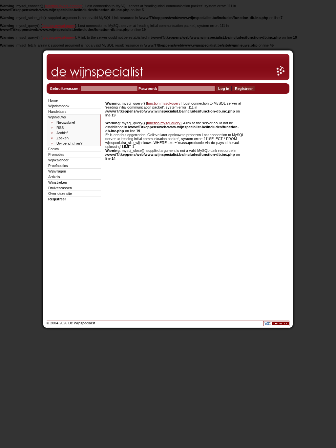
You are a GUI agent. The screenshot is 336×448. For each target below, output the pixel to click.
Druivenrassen (60, 188)
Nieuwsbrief (65, 122)
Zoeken (62, 138)
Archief (62, 133)
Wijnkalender (58, 160)
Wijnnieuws (57, 117)
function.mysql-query (58, 26)
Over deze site (60, 193)
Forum (53, 149)
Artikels (54, 177)
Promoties (56, 154)
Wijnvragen (57, 171)
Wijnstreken (57, 182)
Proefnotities (58, 166)
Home (53, 100)
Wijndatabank (59, 106)
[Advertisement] (269, 195)
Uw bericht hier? (69, 143)
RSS (60, 128)
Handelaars (57, 111)
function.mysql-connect (63, 6)
